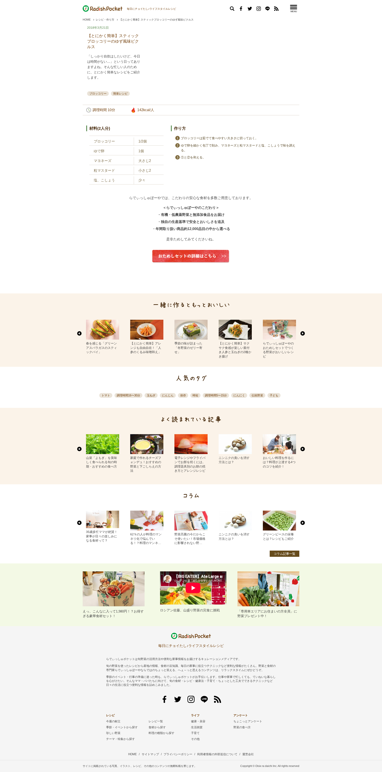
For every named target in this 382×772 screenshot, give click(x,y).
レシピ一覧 (156, 721)
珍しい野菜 (113, 733)
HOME (87, 19)
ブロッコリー (98, 93)
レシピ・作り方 (105, 19)
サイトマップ (150, 754)
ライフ (195, 715)
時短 (195, 395)
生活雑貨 (196, 727)
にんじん (168, 395)
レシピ (110, 715)
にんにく (239, 395)
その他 (195, 739)
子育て (195, 733)
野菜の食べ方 (242, 727)
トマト (105, 395)
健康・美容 (198, 721)
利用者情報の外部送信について (217, 754)
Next (302, 333)
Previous (79, 333)
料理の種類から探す (161, 733)
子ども (274, 395)
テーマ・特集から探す (120, 739)
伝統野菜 (257, 395)
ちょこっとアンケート (247, 721)
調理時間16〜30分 (128, 395)
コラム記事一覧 (284, 553)
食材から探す (157, 727)
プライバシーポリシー (178, 754)
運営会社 (248, 754)
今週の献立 (113, 721)
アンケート (240, 715)
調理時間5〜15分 (216, 395)
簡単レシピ (120, 93)
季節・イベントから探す (122, 727)
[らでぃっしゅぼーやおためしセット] (191, 266)
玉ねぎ (151, 395)
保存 (183, 395)
